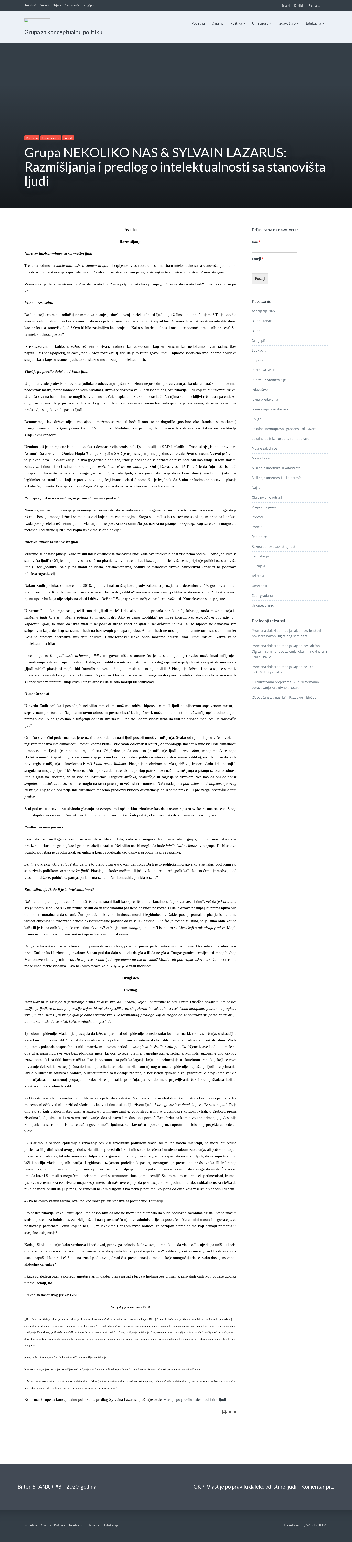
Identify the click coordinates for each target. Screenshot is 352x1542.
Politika (236, 23)
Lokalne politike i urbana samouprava (280, 438)
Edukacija (313, 23)
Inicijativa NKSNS (264, 370)
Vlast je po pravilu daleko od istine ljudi (195, 1399)
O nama (217, 23)
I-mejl (258, 259)
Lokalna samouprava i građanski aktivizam (284, 429)
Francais (314, 5)
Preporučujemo (50, 138)
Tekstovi (30, 5)
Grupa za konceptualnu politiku (63, 31)
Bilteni (256, 331)
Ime (256, 242)
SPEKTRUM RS (317, 1525)
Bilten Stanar (262, 321)
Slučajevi (258, 566)
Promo (257, 527)
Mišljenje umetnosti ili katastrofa (277, 477)
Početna (198, 23)
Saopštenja (72, 5)
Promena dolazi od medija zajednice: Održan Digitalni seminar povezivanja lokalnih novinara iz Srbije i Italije (289, 651)
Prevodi (44, 5)
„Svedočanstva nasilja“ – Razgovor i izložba (284, 697)
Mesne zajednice (264, 448)
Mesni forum (261, 458)
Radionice (259, 536)
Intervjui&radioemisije (269, 380)
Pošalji (260, 278)
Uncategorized (263, 605)
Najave (57, 5)
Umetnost (260, 23)
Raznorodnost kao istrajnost (273, 546)
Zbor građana (262, 595)
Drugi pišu (89, 5)
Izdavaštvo (287, 23)
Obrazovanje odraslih (268, 497)
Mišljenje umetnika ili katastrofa (276, 468)
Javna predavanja (265, 399)
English (299, 5)
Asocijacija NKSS (264, 311)
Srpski (286, 5)
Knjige (256, 419)
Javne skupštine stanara (270, 409)
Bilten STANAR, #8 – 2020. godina (57, 1486)
